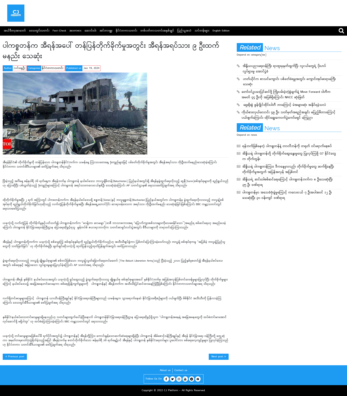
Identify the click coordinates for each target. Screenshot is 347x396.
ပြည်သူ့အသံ (184, 31)
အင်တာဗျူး (106, 31)
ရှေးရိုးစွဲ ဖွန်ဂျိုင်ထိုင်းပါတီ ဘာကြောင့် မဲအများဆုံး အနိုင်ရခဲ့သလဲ (284, 105)
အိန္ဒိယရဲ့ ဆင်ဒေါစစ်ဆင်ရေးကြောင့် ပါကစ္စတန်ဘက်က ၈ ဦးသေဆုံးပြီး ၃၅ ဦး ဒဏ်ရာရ (287, 182)
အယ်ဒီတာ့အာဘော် (15, 31)
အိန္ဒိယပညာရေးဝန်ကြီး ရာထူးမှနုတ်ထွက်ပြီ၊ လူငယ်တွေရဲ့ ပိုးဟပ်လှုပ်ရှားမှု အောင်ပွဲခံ (284, 69)
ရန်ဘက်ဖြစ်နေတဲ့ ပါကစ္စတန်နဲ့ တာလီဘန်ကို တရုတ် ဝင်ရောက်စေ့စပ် (287, 146)
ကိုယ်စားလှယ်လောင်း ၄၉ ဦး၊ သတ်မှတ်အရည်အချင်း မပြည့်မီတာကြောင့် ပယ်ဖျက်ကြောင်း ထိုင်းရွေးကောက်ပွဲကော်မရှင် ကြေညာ (288, 115)
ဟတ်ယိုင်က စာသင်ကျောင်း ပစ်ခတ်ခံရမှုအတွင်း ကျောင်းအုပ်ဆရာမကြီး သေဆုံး (289, 82)
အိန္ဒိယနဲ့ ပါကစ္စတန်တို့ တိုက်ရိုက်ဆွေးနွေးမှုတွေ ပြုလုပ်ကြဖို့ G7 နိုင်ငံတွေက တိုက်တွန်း (289, 157)
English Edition (221, 31)
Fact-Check (59, 31)
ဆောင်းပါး (90, 31)
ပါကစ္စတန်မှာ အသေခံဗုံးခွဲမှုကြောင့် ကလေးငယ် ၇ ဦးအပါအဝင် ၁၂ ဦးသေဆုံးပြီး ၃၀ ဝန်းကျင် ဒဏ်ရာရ (287, 195)
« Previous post (14, 357)
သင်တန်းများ (202, 31)
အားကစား (75, 31)
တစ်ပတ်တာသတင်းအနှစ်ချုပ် (157, 31)
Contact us (180, 370)
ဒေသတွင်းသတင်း (39, 31)
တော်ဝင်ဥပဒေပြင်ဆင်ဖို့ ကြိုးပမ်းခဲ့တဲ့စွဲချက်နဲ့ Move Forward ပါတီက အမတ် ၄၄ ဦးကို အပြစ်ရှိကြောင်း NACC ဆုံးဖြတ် (286, 95)
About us (165, 370)
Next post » (218, 357)
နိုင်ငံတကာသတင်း (126, 31)
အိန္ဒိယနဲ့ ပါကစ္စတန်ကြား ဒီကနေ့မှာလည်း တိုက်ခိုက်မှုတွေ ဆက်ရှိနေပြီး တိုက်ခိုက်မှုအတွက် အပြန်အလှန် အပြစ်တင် (288, 170)
